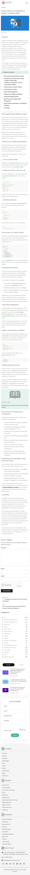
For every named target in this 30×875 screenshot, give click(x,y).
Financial (4, 839)
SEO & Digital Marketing (10, 645)
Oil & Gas (4, 826)
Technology (7, 650)
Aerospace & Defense (7, 834)
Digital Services (6, 805)
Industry (6, 638)
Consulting (5, 810)
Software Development (10, 647)
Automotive (5, 831)
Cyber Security (8, 629)
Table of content (9, 72)
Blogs (3, 773)
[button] (15, 72)
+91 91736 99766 (7, 857)
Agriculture (5, 836)
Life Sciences (5, 841)
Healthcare (5, 821)
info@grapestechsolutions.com (11, 860)
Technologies (5, 761)
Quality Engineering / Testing (9, 800)
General (6, 636)
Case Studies (5, 770)
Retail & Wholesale (7, 819)
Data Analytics (8, 631)
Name (3, 568)
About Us (4, 753)
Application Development (10, 619)
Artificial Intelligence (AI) (10, 622)
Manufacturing (6, 824)
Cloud (5, 626)
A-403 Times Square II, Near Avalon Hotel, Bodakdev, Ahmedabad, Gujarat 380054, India (15, 853)
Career (4, 765)
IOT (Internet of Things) (8, 790)
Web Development (9, 657)
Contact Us (5, 775)
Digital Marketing (6, 802)
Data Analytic (5, 785)
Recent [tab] (21, 664)
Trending (6, 652)
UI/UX (5, 654)
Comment (4, 547)
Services (4, 756)
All (4, 617)
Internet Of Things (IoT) (10, 640)
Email (3, 576)
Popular (6, 643)
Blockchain (7, 624)
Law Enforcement (6, 844)
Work (3, 763)
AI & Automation (6, 787)
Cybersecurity (6, 797)
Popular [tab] (9, 664)
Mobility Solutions (6, 807)
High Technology (6, 829)
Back (4, 7)
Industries (4, 758)
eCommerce (7, 633)
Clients (4, 768)
